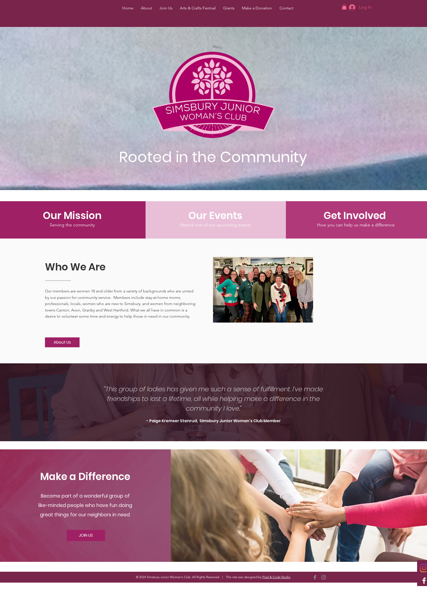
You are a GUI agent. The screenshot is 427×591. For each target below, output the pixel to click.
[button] (344, 7)
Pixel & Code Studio (276, 577)
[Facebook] (315, 577)
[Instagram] (323, 577)
